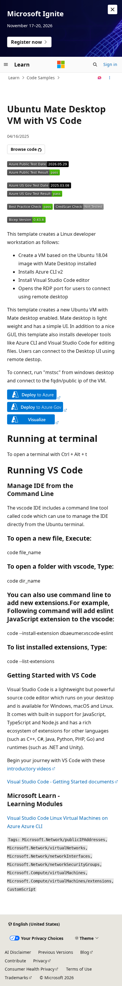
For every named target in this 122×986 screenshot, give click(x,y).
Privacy (40, 961)
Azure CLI (31, 826)
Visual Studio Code (28, 818)
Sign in (110, 64)
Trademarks (16, 977)
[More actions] (110, 78)
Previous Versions (55, 952)
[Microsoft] (61, 64)
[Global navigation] (6, 64)
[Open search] (95, 64)
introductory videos (29, 768)
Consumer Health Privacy (29, 969)
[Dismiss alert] (112, 9)
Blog (84, 952)
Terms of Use (79, 969)
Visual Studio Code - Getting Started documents (60, 781)
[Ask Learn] (100, 78)
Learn (14, 77)
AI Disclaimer (18, 952)
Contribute (15, 961)
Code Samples (41, 77)
